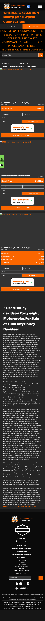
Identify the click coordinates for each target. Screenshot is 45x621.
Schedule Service (21, 573)
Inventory (22, 557)
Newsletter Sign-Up (21, 554)
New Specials (21, 564)
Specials (21, 568)
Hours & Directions (21, 548)
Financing (22, 551)
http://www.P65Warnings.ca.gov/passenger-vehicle (19, 506)
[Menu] (40, 7)
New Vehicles (21, 560)
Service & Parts (21, 570)
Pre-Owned (21, 562)
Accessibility (19, 602)
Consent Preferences (17, 606)
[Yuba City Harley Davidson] (14, 6)
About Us (21, 545)
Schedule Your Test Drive (22, 135)
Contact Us (7, 602)
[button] (28, 6)
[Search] (41, 55)
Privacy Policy (32, 602)
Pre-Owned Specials (21, 566)
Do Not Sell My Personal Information (24, 604)
